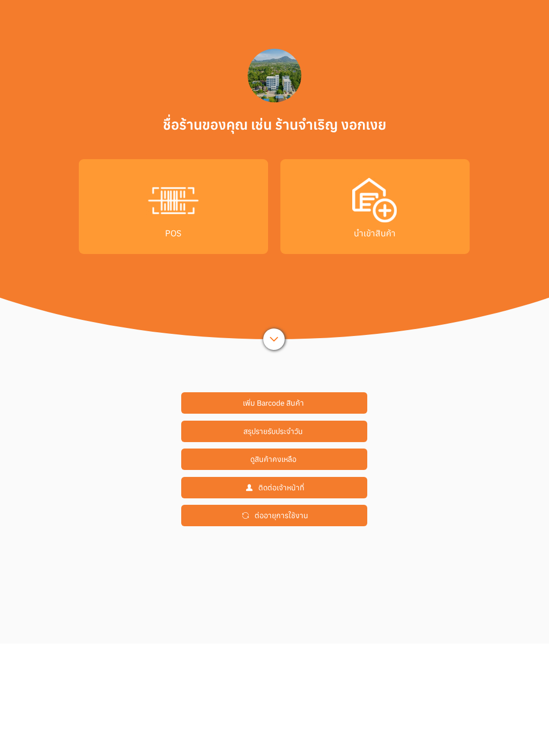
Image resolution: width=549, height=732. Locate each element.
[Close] (274, 339)
